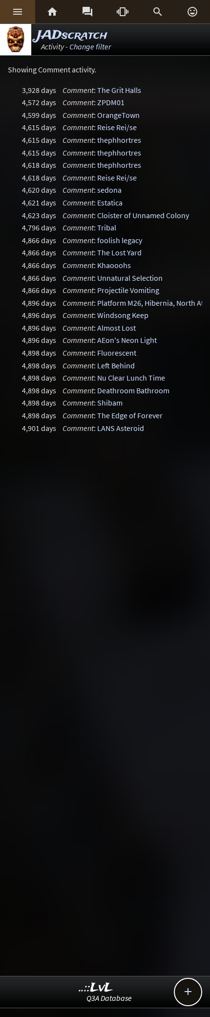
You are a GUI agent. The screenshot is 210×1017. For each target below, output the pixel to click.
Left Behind (116, 365)
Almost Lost (116, 328)
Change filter (90, 46)
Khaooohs (114, 265)
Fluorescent (116, 353)
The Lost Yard (119, 252)
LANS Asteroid (120, 428)
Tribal (106, 227)
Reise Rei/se (117, 127)
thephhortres (119, 140)
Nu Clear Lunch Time (131, 378)
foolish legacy (119, 240)
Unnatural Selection (130, 278)
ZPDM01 (111, 102)
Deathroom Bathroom (133, 390)
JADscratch (72, 35)
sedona (109, 190)
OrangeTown (118, 115)
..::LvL (96, 987)
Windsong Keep (122, 315)
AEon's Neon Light (127, 340)
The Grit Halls (119, 90)
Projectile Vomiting (128, 290)
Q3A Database (109, 998)
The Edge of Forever (130, 415)
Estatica (110, 202)
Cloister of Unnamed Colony (143, 215)
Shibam (110, 402)
